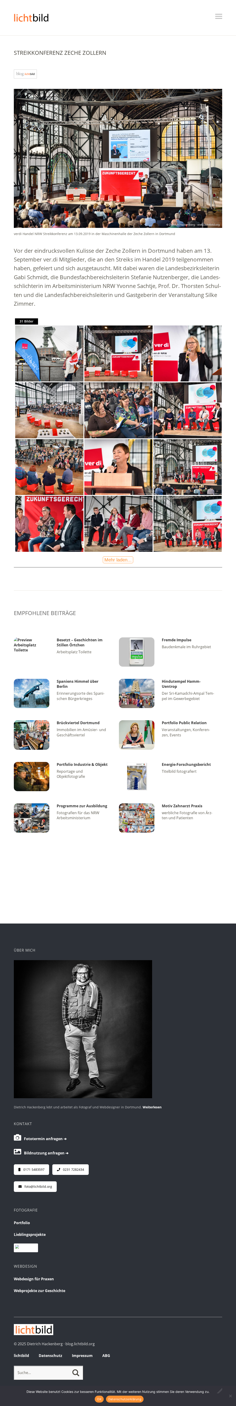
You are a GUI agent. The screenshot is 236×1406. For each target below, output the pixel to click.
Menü (218, 16)
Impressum (82, 1355)
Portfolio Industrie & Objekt (82, 764)
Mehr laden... (118, 559)
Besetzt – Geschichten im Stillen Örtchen (80, 642)
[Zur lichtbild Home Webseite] (33, 1333)
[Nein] (230, 1396)
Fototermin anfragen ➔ (44, 1138)
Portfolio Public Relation (184, 722)
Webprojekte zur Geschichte (39, 1290)
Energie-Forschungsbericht (186, 764)
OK (99, 1399)
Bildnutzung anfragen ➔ (44, 1153)
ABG (106, 1355)
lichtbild (21, 1355)
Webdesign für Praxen (34, 1278)
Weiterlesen (152, 1107)
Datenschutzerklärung (124, 1399)
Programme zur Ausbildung (82, 805)
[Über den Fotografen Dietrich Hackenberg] (83, 1096)
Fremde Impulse (176, 639)
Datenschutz (50, 1355)
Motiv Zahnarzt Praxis (182, 805)
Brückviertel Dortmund (78, 722)
